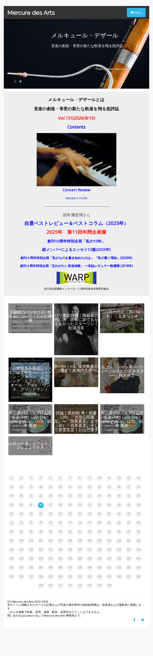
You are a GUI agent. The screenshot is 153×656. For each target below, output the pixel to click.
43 (11, 504)
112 (138, 540)
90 (60, 531)
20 (60, 486)
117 (51, 549)
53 (109, 504)
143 (31, 567)
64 (79, 513)
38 (99, 495)
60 (40, 513)
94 (99, 531)
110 (119, 540)
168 (138, 576)
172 (70, 585)
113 (12, 549)
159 (50, 576)
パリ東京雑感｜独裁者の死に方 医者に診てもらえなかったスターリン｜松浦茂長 (76, 321)
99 (11, 540)
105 (70, 540)
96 (119, 531)
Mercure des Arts (31, 12)
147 (70, 567)
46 (40, 504)
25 (109, 486)
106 (80, 540)
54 (119, 504)
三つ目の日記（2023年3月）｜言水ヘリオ (122, 314)
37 (89, 495)
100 (21, 540)
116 (41, 549)
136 (99, 558)
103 (50, 540)
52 (99, 504)
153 (129, 567)
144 (41, 567)
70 (138, 513)
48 (60, 504)
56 (138, 504)
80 (99, 522)
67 (109, 513)
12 (119, 477)
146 (60, 567)
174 (89, 585)
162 (80, 576)
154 (138, 567)
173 (80, 585)
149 (89, 567)
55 (128, 504)
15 (11, 486)
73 (31, 522)
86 (21, 531)
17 (31, 486)
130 (41, 558)
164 (99, 576)
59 (31, 513)
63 (70, 513)
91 (70, 531)
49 (70, 504)
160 (60, 576)
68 (119, 513)
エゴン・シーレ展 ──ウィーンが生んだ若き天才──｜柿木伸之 (122, 371)
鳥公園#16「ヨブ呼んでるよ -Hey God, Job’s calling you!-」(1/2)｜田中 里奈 (30, 419)
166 (119, 576)
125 (129, 549)
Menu (138, 12)
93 (89, 531)
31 (31, 495)
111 (128, 540)
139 (129, 558)
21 (70, 486)
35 (70, 495)
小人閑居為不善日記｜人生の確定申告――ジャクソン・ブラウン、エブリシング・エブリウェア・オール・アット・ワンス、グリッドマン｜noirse (30, 381)
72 (21, 522)
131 (50, 558)
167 (129, 576)
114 (21, 549)
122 (99, 549)
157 (31, 576)
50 (79, 504)
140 (138, 558)
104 (60, 540)
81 (109, 522)
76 (60, 522)
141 (11, 567)
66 (99, 513)
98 (138, 531)
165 (109, 576)
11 (109, 477)
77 (70, 522)
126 (138, 549)
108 (99, 540)
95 (109, 531)
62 (60, 513)
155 (11, 576)
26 (119, 486)
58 (21, 513)
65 (89, 513)
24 (99, 486)
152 (119, 567)
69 (128, 513)
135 (89, 558)
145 (50, 567)
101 (31, 540)
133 (70, 558)
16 (21, 486)
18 (40, 486)
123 (109, 549)
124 (119, 549)
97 (128, 531)
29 (11, 495)
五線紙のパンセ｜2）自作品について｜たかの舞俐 (30, 316)
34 (60, 495)
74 (40, 522)
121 (89, 549)
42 (138, 495)
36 (79, 495)
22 (79, 486)
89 (50, 531)
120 (80, 549)
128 (21, 558)
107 (89, 540)
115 (31, 549)
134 (80, 558)
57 (11, 513)
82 (119, 522)
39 (109, 495)
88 (40, 531)
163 (89, 576)
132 (60, 558)
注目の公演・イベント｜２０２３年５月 (30, 445)
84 (138, 522)
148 (80, 567)
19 (50, 486)
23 (89, 486)
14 (138, 477)
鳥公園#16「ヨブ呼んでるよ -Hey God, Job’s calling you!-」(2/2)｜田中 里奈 (122, 419)
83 (128, 522)
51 (89, 504)
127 (11, 558)
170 (50, 585)
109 (109, 540)
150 (99, 567)
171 (60, 585)
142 (21, 567)
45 (31, 504)
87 (31, 531)
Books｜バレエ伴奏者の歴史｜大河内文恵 (76, 368)
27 (128, 486)
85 (11, 531)
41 (128, 495)
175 (99, 585)
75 (50, 522)
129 (31, 558)
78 (79, 522)
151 (109, 567)
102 (41, 540)
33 (50, 495)
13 (128, 477)
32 (40, 495)
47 (50, 504)
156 (21, 576)
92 (79, 531)
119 (70, 549)
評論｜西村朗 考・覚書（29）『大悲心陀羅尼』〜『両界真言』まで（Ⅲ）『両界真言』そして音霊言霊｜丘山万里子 (76, 421)
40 (119, 495)
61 (50, 513)
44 (21, 504)
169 (41, 585)
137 (109, 558)
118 (60, 549)
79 (89, 522)
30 (21, 495)
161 (70, 576)
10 (99, 477)
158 (41, 576)
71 (11, 522)
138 (119, 558)
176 (109, 585)
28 (138, 486)
